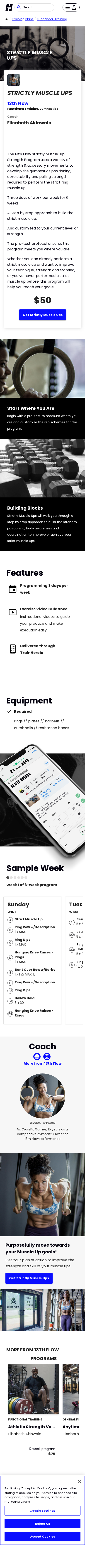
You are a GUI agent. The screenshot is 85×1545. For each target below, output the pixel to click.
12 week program (42, 1449)
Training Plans (23, 19)
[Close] (80, 1482)
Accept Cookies (42, 1536)
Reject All (42, 1524)
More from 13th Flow (43, 1063)
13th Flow (17, 103)
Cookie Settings (42, 1511)
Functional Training (52, 19)
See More (43, 1406)
